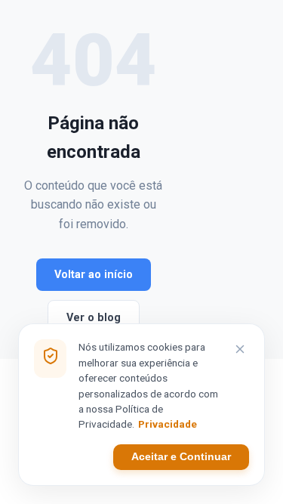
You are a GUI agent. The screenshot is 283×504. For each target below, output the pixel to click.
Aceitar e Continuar (181, 456)
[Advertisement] (211, 179)
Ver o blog (93, 317)
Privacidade (167, 424)
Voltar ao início (93, 274)
